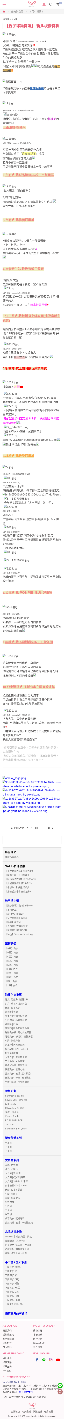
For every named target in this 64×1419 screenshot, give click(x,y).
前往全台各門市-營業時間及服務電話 (27, 1397)
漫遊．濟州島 (12, 1112)
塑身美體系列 (13, 1137)
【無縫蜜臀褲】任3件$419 (18, 883)
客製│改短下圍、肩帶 (16, 1253)
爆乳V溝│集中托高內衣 (17, 1049)
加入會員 (7, 1358)
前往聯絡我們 (26, 1392)
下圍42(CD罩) (12, 1279)
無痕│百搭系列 (12, 1007)
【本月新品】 (12, 909)
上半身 (8, 1147)
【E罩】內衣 (11, 965)
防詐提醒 (37, 1338)
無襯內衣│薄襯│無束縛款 (18, 1077)
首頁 (4, 11)
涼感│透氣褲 (11, 1165)
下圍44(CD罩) (12, 1291)
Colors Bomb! (12, 1116)
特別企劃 (10, 1091)
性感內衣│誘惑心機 (15, 1069)
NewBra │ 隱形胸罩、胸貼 (18, 1236)
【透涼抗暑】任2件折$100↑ (19, 905)
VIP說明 (7, 1370)
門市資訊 (7, 1347)
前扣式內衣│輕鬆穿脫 (16, 1065)
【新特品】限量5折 (14, 914)
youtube (57, 1359)
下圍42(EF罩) (12, 1283)
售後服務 (37, 1334)
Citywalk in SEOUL (15, 1108)
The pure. (10, 1124)
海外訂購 (37, 1347)
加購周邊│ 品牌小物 (15, 1240)
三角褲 (8, 1210)
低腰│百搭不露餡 (13, 1189)
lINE (43, 1359)
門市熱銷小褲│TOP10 (16, 1185)
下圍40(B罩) (11, 1271)
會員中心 (44, 4)
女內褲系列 (12, 1160)
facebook (36, 1359)
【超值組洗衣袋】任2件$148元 (20, 879)
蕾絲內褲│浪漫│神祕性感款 (19, 1222)
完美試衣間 (17, 11)
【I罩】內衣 (11, 981)
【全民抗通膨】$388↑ (16, 918)
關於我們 (7, 1330)
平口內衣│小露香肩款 (16, 1020)
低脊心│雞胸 (11, 1053)
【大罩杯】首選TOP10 (16, 926)
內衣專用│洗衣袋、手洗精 (18, 1245)
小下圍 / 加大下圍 (16, 1262)
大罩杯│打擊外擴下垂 (16, 1057)
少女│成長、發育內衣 (16, 1003)
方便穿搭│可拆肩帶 (15, 1061)
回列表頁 (19, 828)
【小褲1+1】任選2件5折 (17, 887)
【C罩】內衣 (11, 956)
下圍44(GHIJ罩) (13, 1300)
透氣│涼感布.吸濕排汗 (16, 999)
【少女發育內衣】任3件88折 (19, 871)
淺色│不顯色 (11, 1169)
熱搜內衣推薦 (13, 994)
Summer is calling (14, 1095)
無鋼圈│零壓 (11, 1012)
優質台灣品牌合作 (16, 1313)
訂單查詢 (7, 1366)
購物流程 (37, 1330)
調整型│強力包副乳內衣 (17, 1028)
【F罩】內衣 (11, 969)
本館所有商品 (12, 857)
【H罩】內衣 (11, 977)
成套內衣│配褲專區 (15, 1218)
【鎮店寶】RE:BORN (16, 930)
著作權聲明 (8, 1338)
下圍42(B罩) (11, 1275)
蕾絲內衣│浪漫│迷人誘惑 (18, 1073)
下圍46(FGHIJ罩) (14, 1304)
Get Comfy (10, 1104)
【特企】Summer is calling (19, 934)
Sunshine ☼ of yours (16, 1128)
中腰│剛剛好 (11, 1193)
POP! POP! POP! (14, 1120)
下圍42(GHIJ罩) (13, 1287)
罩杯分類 (10, 943)
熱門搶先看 (12, 900)
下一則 (47, 828)
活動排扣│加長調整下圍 (17, 1249)
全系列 (8, 1142)
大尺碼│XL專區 (13, 1173)
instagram (50, 1359)
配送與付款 (39, 1343)
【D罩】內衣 (11, 960)
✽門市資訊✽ (36, 11)
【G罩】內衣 (11, 973)
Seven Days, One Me (16, 1100)
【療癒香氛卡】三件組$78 (18, 891)
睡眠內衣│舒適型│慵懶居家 (19, 1036)
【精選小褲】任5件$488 (17, 875)
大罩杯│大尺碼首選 (15, 1044)
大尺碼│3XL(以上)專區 (16, 1181)
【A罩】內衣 (11, 948)
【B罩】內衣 (11, 952)
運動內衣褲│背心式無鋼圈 (18, 1032)
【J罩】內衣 (11, 985)
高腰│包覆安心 (12, 1198)
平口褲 (8, 1206)
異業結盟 (7, 1343)
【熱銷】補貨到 (13, 922)
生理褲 (8, 1214)
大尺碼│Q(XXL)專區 (15, 1177)
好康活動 (7, 1362)
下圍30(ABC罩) (13, 1267)
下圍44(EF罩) (12, 1296)
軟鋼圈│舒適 (11, 1024)
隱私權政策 (8, 1334)
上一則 (34, 828)
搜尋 (51, 4)
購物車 (60, 3)
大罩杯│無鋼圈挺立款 (16, 1016)
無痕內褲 (9, 1202)
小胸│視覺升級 (12, 1040)
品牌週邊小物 (13, 1231)
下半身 (8, 1151)
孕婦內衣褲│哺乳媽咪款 (17, 1081)
